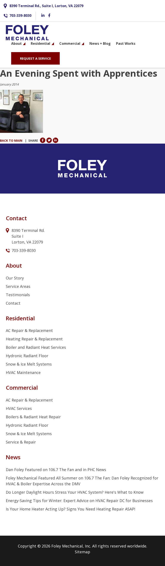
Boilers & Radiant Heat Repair (33, 416)
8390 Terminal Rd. (29, 230)
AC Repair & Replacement (29, 330)
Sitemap (82, 551)
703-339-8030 (20, 15)
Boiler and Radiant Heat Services (36, 347)
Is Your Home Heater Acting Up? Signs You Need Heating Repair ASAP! (70, 509)
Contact (13, 303)
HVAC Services (19, 408)
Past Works (125, 43)
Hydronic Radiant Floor (27, 355)
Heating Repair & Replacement (34, 338)
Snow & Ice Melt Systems (29, 364)
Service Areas (18, 286)
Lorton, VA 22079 (27, 242)
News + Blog (100, 43)
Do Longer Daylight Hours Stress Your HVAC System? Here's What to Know (75, 492)
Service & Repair (21, 442)
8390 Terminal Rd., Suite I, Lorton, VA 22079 (46, 5)
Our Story (15, 278)
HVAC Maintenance (23, 372)
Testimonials (18, 294)
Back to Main (11, 140)
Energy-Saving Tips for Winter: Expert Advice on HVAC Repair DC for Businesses (79, 500)
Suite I (18, 236)
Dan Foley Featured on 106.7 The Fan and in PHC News (56, 469)
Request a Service (35, 58)
